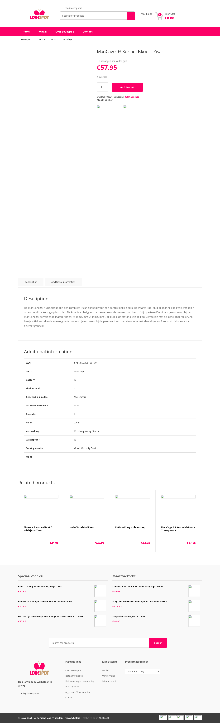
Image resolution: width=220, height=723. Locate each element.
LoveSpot (26, 39)
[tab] (31, 282)
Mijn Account (109, 681)
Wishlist (146, 14)
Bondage (135, 97)
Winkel (42, 31)
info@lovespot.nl (30, 693)
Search (158, 642)
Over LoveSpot (64, 31)
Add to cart (127, 87)
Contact (88, 31)
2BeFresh (104, 717)
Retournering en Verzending (79, 681)
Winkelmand (108, 675)
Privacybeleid (72, 686)
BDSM (127, 97)
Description (30, 281)
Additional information (63, 281)
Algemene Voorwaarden (78, 692)
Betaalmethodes (74, 675)
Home (26, 31)
